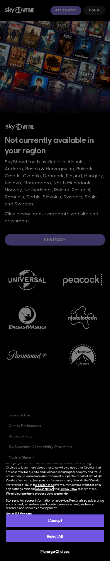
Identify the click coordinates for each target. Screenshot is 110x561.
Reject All (55, 536)
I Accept (55, 520)
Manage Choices (55, 551)
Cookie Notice (44, 489)
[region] (55, 512)
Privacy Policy (68, 489)
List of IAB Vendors (19, 514)
